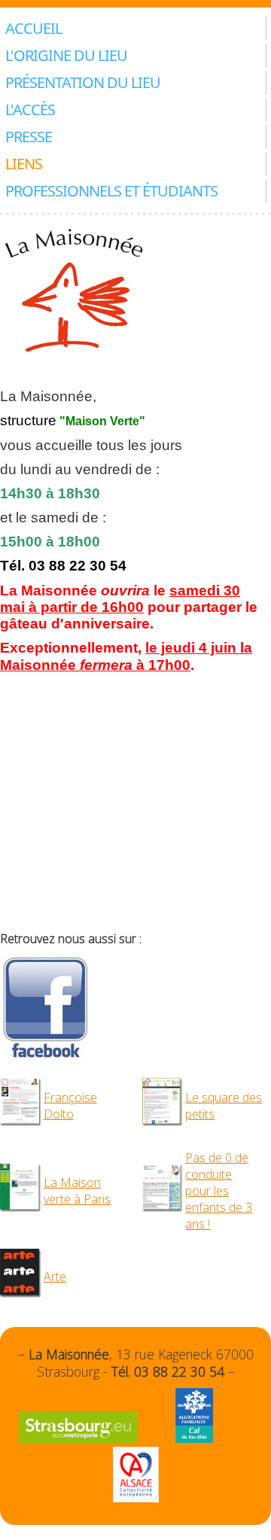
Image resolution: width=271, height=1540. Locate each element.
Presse (28, 136)
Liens (23, 164)
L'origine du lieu (66, 55)
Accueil (33, 28)
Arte (55, 1276)
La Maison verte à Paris (77, 1190)
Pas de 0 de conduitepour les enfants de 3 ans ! (218, 1190)
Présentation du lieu (82, 82)
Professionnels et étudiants (111, 191)
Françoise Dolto (70, 1105)
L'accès (30, 109)
